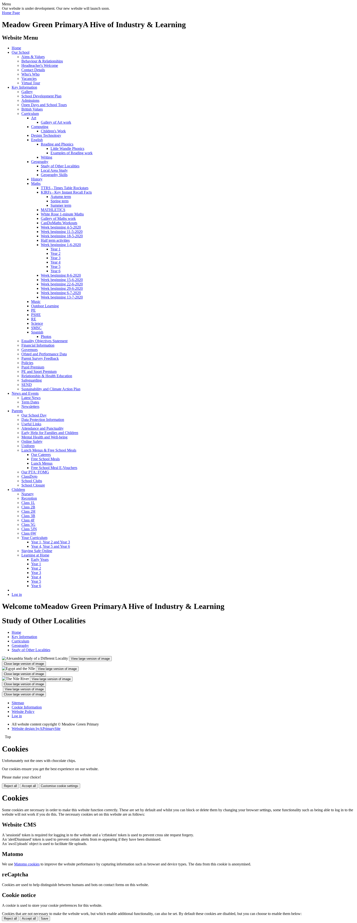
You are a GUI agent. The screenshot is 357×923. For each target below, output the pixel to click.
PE (33, 310)
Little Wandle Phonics (67, 148)
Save (44, 918)
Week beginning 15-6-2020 (62, 280)
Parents (17, 411)
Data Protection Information (42, 420)
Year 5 (55, 267)
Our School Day (34, 415)
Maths (36, 183)
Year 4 (55, 262)
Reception (29, 498)
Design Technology (46, 135)
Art (33, 118)
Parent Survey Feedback (40, 358)
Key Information (24, 87)
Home (16, 48)
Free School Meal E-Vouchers (54, 468)
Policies (27, 363)
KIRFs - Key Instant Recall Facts (66, 192)
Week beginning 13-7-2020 (62, 297)
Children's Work (53, 131)
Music (36, 301)
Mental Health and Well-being (44, 437)
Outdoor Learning (45, 306)
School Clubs (31, 481)
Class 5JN (29, 529)
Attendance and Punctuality (42, 428)
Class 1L (28, 503)
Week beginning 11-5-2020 (62, 232)
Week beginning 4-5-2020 (61, 227)
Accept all (29, 786)
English (37, 140)
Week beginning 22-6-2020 (62, 284)
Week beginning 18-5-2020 (62, 236)
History (36, 179)
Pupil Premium (32, 367)
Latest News (31, 398)
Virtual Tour (30, 83)
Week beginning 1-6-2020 (61, 245)
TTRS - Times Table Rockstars (64, 188)
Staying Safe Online (36, 551)
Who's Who (30, 74)
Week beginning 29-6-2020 (62, 288)
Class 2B (28, 507)
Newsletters (30, 406)
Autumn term (61, 197)
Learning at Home (35, 555)
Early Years (40, 559)
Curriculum (30, 113)
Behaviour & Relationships (42, 61)
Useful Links (31, 424)
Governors (29, 350)
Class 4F (28, 520)
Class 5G (28, 524)
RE (33, 319)
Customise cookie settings (59, 786)
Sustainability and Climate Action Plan (50, 389)
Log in (17, 594)
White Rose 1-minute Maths (62, 214)
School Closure (33, 485)
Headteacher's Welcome (39, 65)
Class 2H (28, 511)
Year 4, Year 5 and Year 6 (50, 546)
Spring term (59, 201)
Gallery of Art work (56, 122)
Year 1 (55, 249)
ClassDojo (29, 476)
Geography (39, 162)
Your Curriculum (34, 538)
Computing (39, 127)
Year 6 (55, 271)
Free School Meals (45, 459)
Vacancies (29, 79)
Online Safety (31, 441)
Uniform (27, 446)
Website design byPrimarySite (36, 728)
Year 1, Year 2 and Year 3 (50, 542)
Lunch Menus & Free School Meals (48, 450)
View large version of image (90, 658)
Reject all (10, 786)
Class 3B (28, 516)
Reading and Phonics (57, 144)
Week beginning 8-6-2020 (61, 275)
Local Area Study (54, 170)
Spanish (37, 332)
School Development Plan (41, 96)
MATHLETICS (53, 210)
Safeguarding (31, 380)
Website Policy (23, 711)
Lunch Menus (41, 463)
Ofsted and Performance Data (44, 354)
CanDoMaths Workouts (59, 223)
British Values (32, 109)
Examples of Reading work (72, 153)
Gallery (27, 92)
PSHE (36, 315)
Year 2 (55, 253)
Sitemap (18, 703)
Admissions (30, 100)
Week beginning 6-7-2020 (61, 293)
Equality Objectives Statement (44, 341)
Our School (20, 52)
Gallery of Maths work (58, 218)
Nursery (27, 494)
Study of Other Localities (60, 166)
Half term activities (55, 240)
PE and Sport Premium (39, 371)
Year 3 (55, 258)
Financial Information (37, 345)
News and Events (25, 393)
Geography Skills (54, 175)
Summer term (61, 205)
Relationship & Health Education (46, 376)
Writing (46, 157)
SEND (26, 385)
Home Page (11, 13)
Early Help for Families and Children (49, 433)
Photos (46, 336)
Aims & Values (33, 57)
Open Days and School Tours (44, 105)
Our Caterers (41, 455)
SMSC (36, 328)
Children (18, 489)
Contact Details (33, 70)
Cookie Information (27, 707)
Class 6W (28, 533)
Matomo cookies (27, 864)
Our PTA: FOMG (35, 472)
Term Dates (30, 402)
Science (37, 323)
